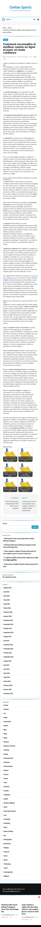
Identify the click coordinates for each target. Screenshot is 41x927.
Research (6, 852)
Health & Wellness (9, 803)
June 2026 (7, 596)
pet (5, 835)
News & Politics (8, 831)
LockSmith (7, 819)
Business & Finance (9, 746)
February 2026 (8, 612)
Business (6, 742)
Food (5, 782)
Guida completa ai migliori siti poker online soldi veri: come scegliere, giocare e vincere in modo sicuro (30, 909)
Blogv (5, 738)
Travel (6, 868)
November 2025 (8, 624)
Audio (5, 717)
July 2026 (6, 592)
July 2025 (6, 641)
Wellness (6, 876)
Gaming (6, 791)
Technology (7, 864)
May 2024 (7, 673)
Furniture (6, 787)
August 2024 (7, 661)
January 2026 (8, 616)
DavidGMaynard (10, 57)
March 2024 (7, 681)
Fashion (6, 770)
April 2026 (7, 604)
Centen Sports (21, 7)
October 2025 (8, 628)
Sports (6, 860)
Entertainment (8, 766)
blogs (5, 734)
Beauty (6, 726)
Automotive (7, 721)
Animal (6, 705)
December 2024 (8, 645)
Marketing (7, 823)
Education (7, 762)
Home (5, 807)
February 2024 (8, 685)
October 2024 (8, 653)
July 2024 (6, 665)
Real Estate (7, 844)
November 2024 (8, 649)
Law (5, 815)
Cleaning (6, 750)
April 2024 (7, 677)
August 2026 (7, 588)
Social (5, 856)
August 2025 (7, 636)
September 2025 (8, 632)
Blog (5, 40)
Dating (6, 754)
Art (5, 713)
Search (5, 523)
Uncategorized (8, 872)
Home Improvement (10, 811)
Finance (6, 774)
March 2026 (7, 608)
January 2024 (8, 689)
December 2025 (8, 620)
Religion (6, 848)
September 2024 (9, 657)
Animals (6, 709)
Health (6, 799)
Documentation (8, 758)
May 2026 (7, 600)
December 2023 (8, 693)
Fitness (6, 778)
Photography (8, 839)
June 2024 (7, 669)
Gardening (7, 795)
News (5, 827)
